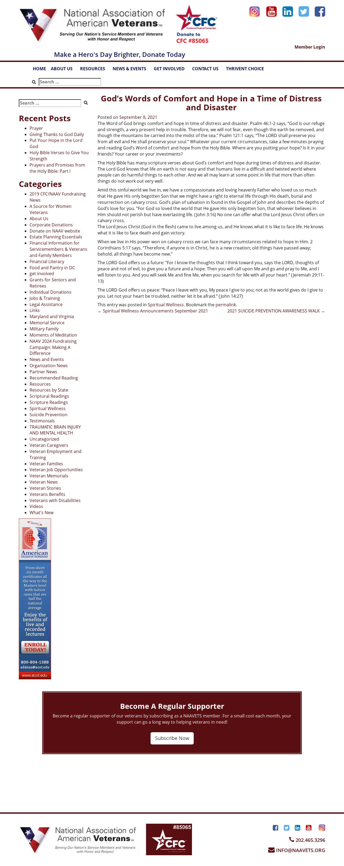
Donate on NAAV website (55, 231)
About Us (39, 219)
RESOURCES (95, 70)
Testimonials (42, 421)
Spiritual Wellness (48, 408)
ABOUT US (64, 70)
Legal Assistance (46, 304)
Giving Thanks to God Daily (57, 134)
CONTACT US (208, 70)
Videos (36, 506)
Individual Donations (50, 292)
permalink (226, 305)
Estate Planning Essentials (56, 237)
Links (35, 310)
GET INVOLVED (172, 70)
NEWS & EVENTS (132, 70)
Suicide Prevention (48, 415)
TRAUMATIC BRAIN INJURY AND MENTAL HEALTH (55, 430)
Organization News (49, 365)
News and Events (47, 359)
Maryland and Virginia (52, 316)
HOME (39, 69)
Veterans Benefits (47, 494)
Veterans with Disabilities (55, 500)
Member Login (310, 47)
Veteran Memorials (49, 476)
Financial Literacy (47, 261)
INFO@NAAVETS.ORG (300, 850)
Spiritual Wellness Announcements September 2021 (153, 311)
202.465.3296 (309, 840)
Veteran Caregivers (49, 445)
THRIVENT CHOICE (245, 69)
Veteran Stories (45, 488)
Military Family (44, 329)
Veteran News (44, 482)
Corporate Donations (51, 225)
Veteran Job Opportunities (56, 470)
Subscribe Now (172, 738)
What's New (41, 512)
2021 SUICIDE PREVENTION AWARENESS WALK (276, 311)
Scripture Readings (49, 402)
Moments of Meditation (53, 335)
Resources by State (49, 390)
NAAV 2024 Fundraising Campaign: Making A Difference (53, 347)
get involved (42, 274)
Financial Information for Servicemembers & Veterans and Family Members (58, 249)
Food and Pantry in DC (52, 268)
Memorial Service (47, 323)
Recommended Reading (54, 378)
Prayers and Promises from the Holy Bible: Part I (57, 168)
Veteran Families (46, 464)
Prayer (36, 128)
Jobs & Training (45, 298)
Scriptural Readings (49, 396)
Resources (40, 384)
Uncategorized (44, 439)
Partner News (43, 372)
